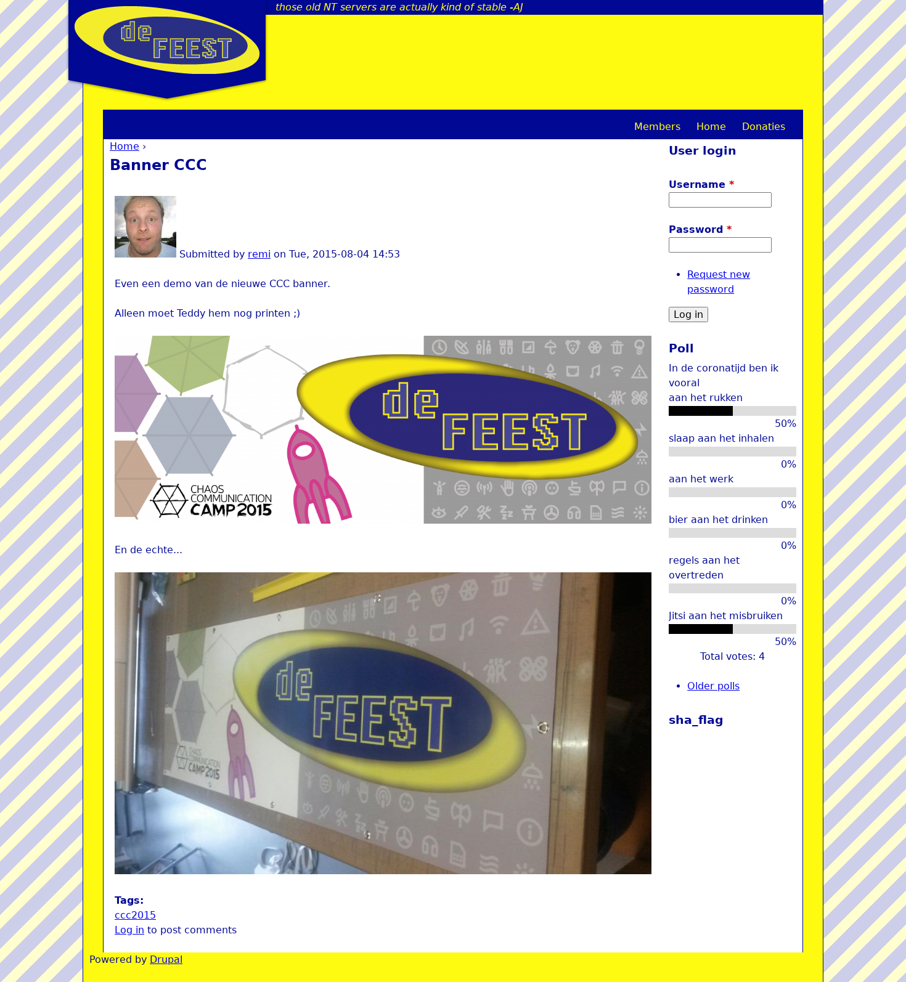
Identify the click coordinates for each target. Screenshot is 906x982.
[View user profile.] (145, 254)
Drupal (166, 959)
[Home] (167, 40)
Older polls (713, 686)
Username (701, 184)
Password (700, 229)
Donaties (763, 126)
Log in (129, 930)
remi (259, 254)
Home (124, 146)
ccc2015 (135, 915)
